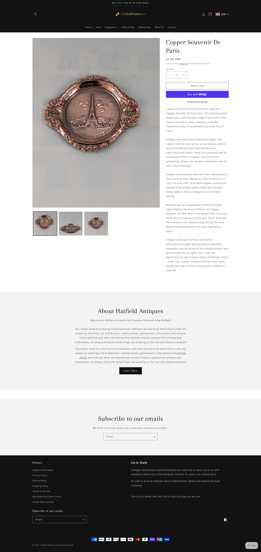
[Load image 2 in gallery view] (71, 224)
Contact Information (42, 470)
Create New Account (43, 502)
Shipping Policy (40, 486)
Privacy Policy (39, 475)
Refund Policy (39, 480)
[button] (35, 14)
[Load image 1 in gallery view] (45, 224)
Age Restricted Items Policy (46, 496)
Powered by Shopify (65, 545)
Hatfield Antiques (47, 545)
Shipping (183, 63)
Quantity (170, 69)
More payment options (197, 101)
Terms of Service (41, 491)
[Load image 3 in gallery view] (96, 224)
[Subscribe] (154, 436)
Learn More (130, 370)
